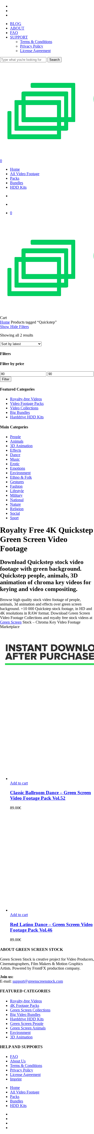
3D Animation (21, 446)
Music (15, 459)
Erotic (15, 464)
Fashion (16, 486)
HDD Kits (18, 1105)
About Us (18, 1061)
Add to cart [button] (19, 783)
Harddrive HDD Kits (27, 417)
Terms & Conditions (26, 1065)
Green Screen (11, 622)
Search (54, 60)
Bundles (16, 1101)
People (15, 437)
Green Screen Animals (28, 1028)
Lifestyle (17, 491)
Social (15, 513)
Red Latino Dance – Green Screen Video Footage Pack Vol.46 (51, 927)
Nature (15, 504)
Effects (15, 450)
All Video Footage (24, 1092)
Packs (14, 1096)
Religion (17, 509)
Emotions (17, 468)
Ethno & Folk (21, 477)
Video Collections (24, 408)
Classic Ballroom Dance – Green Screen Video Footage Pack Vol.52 (50, 795)
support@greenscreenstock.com (38, 981)
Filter (5, 379)
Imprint (16, 1079)
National (17, 500)
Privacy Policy (21, 1070)
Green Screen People (26, 1023)
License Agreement (25, 1074)
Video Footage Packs (27, 403)
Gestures (17, 482)
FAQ (14, 1056)
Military (16, 495)
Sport (14, 518)
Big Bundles (20, 412)
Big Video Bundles (25, 1014)
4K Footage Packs (24, 1005)
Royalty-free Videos (26, 399)
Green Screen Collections (30, 1010)
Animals (16, 441)
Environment (20, 473)
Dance (15, 455)
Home (5, 322)
